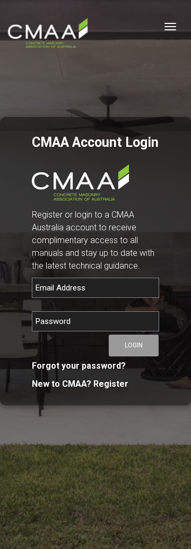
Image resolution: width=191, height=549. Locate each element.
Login (134, 345)
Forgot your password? (79, 366)
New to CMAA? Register (80, 384)
